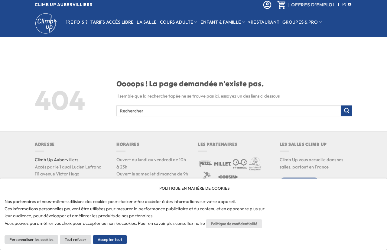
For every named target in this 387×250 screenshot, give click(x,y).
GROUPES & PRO (300, 22)
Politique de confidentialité (234, 223)
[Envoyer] (346, 110)
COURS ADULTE (177, 22)
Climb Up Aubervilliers (56, 159)
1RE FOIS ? (76, 22)
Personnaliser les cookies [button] (31, 239)
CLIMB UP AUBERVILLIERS (63, 4)
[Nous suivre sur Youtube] (349, 4)
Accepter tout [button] (110, 239)
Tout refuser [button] (75, 239)
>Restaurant (263, 22)
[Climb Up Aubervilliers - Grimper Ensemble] (46, 23)
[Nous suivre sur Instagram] (344, 4)
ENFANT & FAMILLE (220, 22)
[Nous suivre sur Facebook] (338, 4)
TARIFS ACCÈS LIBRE (112, 22)
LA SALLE (147, 22)
